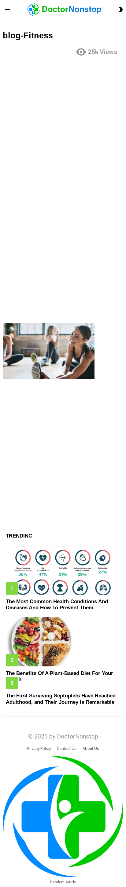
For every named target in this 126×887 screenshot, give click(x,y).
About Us (91, 748)
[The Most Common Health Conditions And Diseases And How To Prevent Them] (63, 570)
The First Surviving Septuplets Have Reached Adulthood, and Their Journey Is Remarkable (61, 699)
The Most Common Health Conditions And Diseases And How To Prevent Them (57, 605)
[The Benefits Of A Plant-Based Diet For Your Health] (63, 642)
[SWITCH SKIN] (120, 9)
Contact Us (66, 748)
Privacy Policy (39, 748)
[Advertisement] (63, 124)
